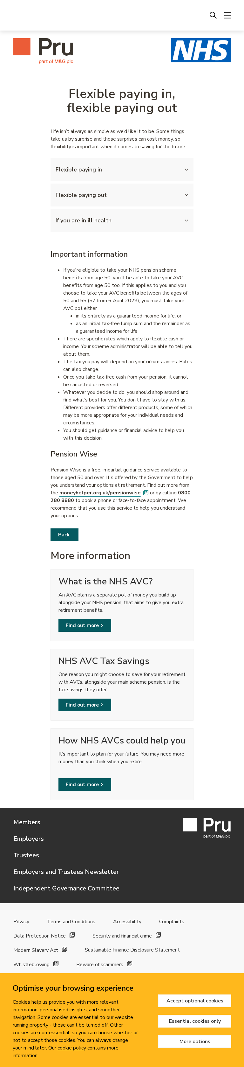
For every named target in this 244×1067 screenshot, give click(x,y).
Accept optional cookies (194, 1000)
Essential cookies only (195, 1021)
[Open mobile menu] (227, 15)
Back (64, 534)
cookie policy (72, 1047)
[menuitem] (213, 15)
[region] (122, 1020)
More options (195, 1041)
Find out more (82, 625)
